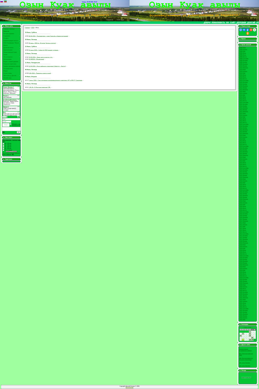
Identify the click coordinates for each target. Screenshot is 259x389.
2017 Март (242, 223)
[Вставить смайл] (19, 117)
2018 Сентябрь (243, 255)
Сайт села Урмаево (244, 366)
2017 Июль (242, 230)
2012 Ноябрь (243, 128)
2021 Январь (243, 296)
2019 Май (242, 270)
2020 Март (242, 285)
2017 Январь (243, 219)
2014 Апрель (243, 159)
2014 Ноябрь (243, 171)
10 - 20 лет (8, 143)
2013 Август (243, 144)
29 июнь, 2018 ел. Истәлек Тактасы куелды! (42, 43)
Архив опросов (15, 153)
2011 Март (242, 91)
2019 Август (243, 275)
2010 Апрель (243, 71)
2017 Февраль (243, 221)
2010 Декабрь (243, 86)
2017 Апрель (243, 224)
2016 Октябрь (243, 213)
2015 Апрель (243, 181)
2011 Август (243, 100)
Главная (27, 27)
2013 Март (242, 135)
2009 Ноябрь (243, 62)
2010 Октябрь (243, 82)
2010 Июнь (242, 75)
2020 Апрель (243, 286)
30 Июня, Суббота (31, 32)
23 (252, 338)
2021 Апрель (243, 301)
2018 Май (242, 248)
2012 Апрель (243, 115)
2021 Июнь (242, 303)
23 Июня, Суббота (31, 46)
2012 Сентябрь (243, 124)
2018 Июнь (242, 250)
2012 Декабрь (243, 129)
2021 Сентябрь (243, 308)
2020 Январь (243, 281)
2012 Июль (242, 120)
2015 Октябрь (243, 192)
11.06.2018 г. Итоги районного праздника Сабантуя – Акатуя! (47, 66)
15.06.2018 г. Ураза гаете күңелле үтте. (41, 57)
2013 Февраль (243, 133)
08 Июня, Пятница (31, 69)
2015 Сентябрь (243, 190)
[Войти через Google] (254, 29)
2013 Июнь (242, 140)
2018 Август (243, 254)
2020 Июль (242, 288)
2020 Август (243, 290)
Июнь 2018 (247, 327)
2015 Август (243, 188)
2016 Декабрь (243, 217)
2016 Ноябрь (243, 215)
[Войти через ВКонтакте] (244, 29)
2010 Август (243, 78)
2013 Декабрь (243, 151)
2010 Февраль (243, 67)
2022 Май (242, 319)
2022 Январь (243, 316)
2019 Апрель (243, 268)
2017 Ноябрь (243, 237)
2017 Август (243, 232)
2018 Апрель (243, 246)
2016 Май (242, 204)
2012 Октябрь (243, 126)
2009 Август (243, 56)
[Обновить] (18, 117)
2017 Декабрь (243, 239)
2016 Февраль (243, 199)
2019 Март (242, 266)
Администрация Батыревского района (245, 349)
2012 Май (242, 117)
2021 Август (243, 306)
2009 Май (242, 51)
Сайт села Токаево (244, 363)
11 (240, 335)
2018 (32, 27)
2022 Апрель (243, 317)
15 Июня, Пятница (31, 53)
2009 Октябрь (243, 60)
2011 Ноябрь (243, 106)
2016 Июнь (242, 206)
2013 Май (242, 139)
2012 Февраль (243, 111)
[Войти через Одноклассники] (247, 33)
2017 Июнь (242, 228)
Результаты (5, 153)
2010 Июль (242, 77)
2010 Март (242, 69)
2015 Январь (243, 175)
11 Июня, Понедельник (32, 62)
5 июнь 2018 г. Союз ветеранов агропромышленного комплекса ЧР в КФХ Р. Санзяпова (55, 80)
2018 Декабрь (243, 261)
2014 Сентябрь (243, 168)
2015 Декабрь (243, 195)
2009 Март (242, 47)
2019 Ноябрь (243, 279)
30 (252, 340)
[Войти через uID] (240, 29)
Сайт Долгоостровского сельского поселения (245, 359)
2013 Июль (242, 142)
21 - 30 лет (8, 145)
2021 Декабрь (243, 314)
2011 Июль (242, 98)
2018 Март (242, 244)
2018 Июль (242, 252)
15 (250, 335)
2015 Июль (242, 186)
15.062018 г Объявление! (36, 59)
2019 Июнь (242, 272)
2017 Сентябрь (243, 233)
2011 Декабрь (243, 108)
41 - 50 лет (8, 148)
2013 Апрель (243, 137)
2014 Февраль (243, 155)
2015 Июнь (242, 184)
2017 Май (242, 226)
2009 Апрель (243, 49)
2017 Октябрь (243, 235)
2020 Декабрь (243, 294)
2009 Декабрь (243, 64)
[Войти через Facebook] (247, 29)
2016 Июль (242, 208)
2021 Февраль (243, 297)
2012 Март (242, 113)
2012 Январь (243, 109)
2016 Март (242, 201)
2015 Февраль (243, 177)
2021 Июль (242, 305)
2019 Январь (243, 263)
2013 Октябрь (243, 148)
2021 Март (242, 299)
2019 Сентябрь (243, 277)
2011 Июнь (242, 97)
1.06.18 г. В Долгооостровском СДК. (40, 87)
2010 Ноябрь (243, 84)
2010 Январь (243, 66)
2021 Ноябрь (243, 312)
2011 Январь (243, 88)
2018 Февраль (243, 243)
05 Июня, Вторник (31, 76)
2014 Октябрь (243, 170)
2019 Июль (242, 274)
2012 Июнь (242, 119)
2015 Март (242, 179)
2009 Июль (242, 55)
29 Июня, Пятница (31, 39)
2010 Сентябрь (243, 80)
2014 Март (242, 157)
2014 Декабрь (243, 173)
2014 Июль (242, 164)
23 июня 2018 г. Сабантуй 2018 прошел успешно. (44, 50)
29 (250, 340)
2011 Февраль (243, 89)
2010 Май (242, 73)
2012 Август (243, 122)
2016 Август (243, 210)
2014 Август (243, 166)
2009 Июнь (242, 53)
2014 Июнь (242, 162)
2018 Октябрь (243, 257)
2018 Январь (243, 241)
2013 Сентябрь (243, 146)
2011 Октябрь (243, 104)
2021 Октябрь (243, 310)
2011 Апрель (243, 93)
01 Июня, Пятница (31, 83)
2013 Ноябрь (243, 150)
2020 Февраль (243, 283)
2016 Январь (243, 197)
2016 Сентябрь (243, 212)
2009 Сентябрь (243, 58)
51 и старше (8, 150)
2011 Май (242, 95)
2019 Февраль (243, 265)
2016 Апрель (243, 202)
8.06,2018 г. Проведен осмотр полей (40, 73)
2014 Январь (243, 153)
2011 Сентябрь (243, 102)
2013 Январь (243, 131)
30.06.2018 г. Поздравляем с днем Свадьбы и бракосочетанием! (48, 36)
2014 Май (242, 161)
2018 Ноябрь (243, 259)
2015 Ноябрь (243, 193)
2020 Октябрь (243, 292)
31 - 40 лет (8, 147)
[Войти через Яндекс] (251, 29)
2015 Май (242, 182)
